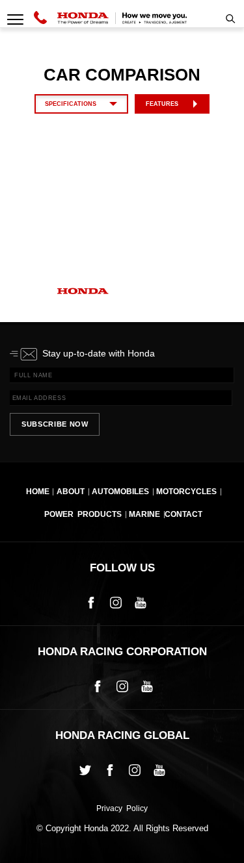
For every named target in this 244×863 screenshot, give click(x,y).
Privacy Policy (122, 809)
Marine (144, 514)
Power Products (83, 514)
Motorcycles (186, 491)
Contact (183, 514)
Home (37, 491)
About (71, 491)
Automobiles (120, 491)
